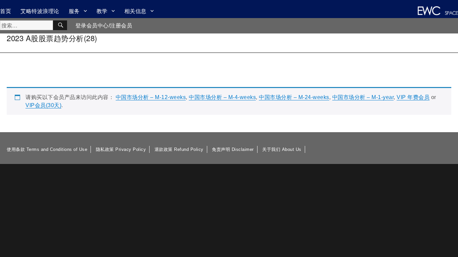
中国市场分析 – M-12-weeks (151, 97)
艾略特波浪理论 (39, 11)
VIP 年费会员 (413, 97)
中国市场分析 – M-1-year (363, 97)
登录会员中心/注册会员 (103, 25)
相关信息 (135, 11)
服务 (74, 11)
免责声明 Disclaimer (233, 149)
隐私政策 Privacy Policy (121, 149)
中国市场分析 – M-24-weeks (294, 97)
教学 (102, 11)
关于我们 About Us (281, 149)
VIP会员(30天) (43, 105)
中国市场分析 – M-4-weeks (222, 97)
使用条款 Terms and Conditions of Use (47, 149)
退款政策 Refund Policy (179, 149)
